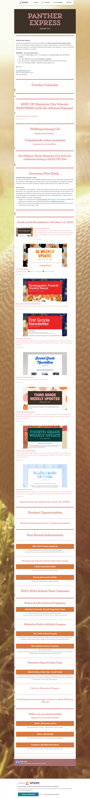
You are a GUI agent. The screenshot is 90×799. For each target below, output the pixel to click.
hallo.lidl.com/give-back (58, 201)
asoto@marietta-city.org (23, 70)
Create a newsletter (28, 794)
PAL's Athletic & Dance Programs (45, 646)
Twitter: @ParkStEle (45, 734)
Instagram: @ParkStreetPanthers (45, 745)
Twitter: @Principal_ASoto (45, 723)
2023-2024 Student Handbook (45, 546)
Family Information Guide (45, 567)
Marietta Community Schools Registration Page (45, 609)
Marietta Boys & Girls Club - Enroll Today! (45, 672)
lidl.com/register (42, 199)
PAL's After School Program (45, 634)
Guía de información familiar (45, 577)
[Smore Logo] (24, 2)
